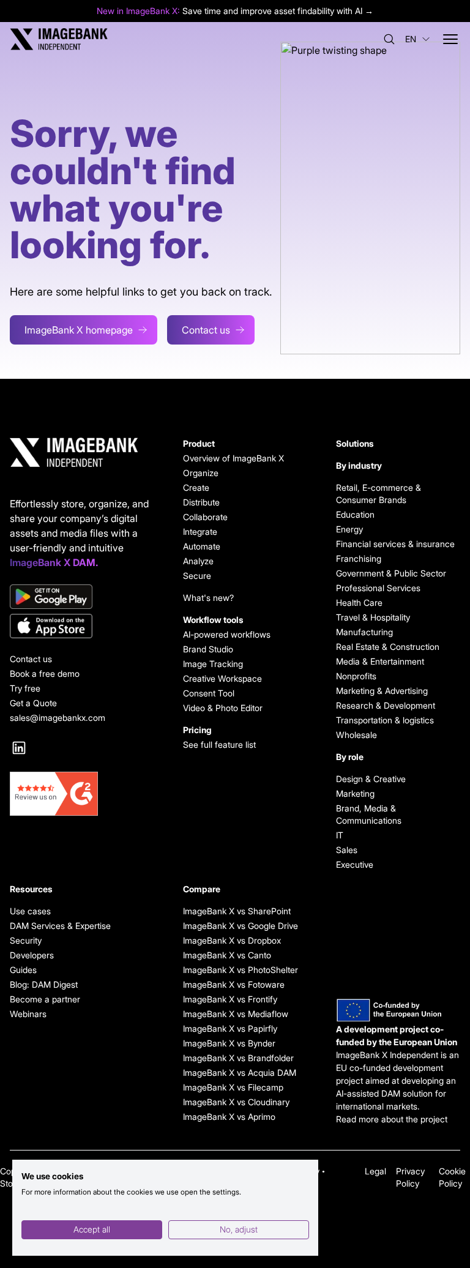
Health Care (359, 602)
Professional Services (378, 588)
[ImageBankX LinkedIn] (19, 748)
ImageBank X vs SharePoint (237, 911)
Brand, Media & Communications (368, 814)
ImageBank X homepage (78, 330)
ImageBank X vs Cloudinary (236, 1102)
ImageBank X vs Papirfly (230, 1028)
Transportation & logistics (385, 720)
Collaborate (205, 517)
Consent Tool (208, 693)
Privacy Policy (410, 1177)
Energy (349, 529)
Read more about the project (391, 1119)
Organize (200, 473)
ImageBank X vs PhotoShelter (240, 969)
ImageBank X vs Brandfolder (238, 1058)
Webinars (28, 1014)
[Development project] (398, 1010)
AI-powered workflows (226, 634)
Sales (346, 850)
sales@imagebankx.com (57, 717)
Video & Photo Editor (223, 708)
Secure (197, 575)
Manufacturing (364, 632)
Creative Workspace (222, 678)
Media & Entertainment (380, 661)
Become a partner (45, 999)
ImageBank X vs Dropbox (232, 940)
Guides (23, 969)
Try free (25, 688)
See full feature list (219, 744)
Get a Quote (33, 703)
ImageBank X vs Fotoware (234, 984)
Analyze (198, 561)
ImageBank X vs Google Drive (240, 925)
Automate (201, 546)
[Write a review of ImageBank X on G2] (82, 794)
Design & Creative (371, 779)
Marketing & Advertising (382, 690)
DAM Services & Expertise (60, 925)
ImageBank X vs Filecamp (233, 1087)
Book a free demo (45, 673)
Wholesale (356, 734)
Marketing (355, 793)
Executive (354, 864)
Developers (32, 955)
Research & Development (385, 705)
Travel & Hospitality (373, 617)
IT (339, 835)
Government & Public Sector (391, 573)
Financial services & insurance (395, 544)
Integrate (200, 531)
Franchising (358, 558)
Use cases (30, 911)
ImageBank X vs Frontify (230, 999)
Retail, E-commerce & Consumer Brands (378, 493)
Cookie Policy (452, 1177)
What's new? (208, 597)
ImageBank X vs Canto (227, 955)
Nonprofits (356, 676)
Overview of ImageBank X (233, 458)
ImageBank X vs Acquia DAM (239, 1072)
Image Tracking (213, 663)
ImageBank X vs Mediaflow (235, 1014)
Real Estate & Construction (387, 646)
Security (26, 940)
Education (355, 514)
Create (196, 487)
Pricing (197, 730)
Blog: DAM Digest (44, 984)
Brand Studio (208, 649)
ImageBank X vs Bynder (229, 1043)
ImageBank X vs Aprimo (229, 1116)
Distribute (201, 502)
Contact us (206, 330)
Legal (375, 1171)
